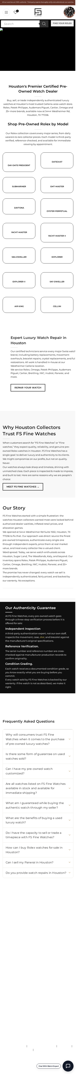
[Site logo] (38, 12)
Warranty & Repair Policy (42, 1046)
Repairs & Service (12, 980)
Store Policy (64, 1046)
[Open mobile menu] (6, 12)
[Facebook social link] (18, 934)
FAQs (29, 1049)
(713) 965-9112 (29, 918)
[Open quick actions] (68, 1066)
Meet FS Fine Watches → (23, 486)
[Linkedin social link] (37, 934)
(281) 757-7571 (23, 914)
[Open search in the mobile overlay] (24, 23)
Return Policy (10, 995)
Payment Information (15, 999)
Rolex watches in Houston (26, 450)
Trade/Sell (8, 984)
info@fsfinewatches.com (25, 922)
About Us (8, 977)
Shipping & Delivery (14, 991)
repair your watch (27, 387)
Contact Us (9, 988)
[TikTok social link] (11, 934)
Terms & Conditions (15, 1046)
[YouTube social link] (24, 934)
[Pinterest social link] (30, 934)
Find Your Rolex (62, 23)
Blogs (6, 1002)
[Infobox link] (57, 163)
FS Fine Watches (25, 1069)
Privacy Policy (42, 1049)
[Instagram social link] (5, 934)
